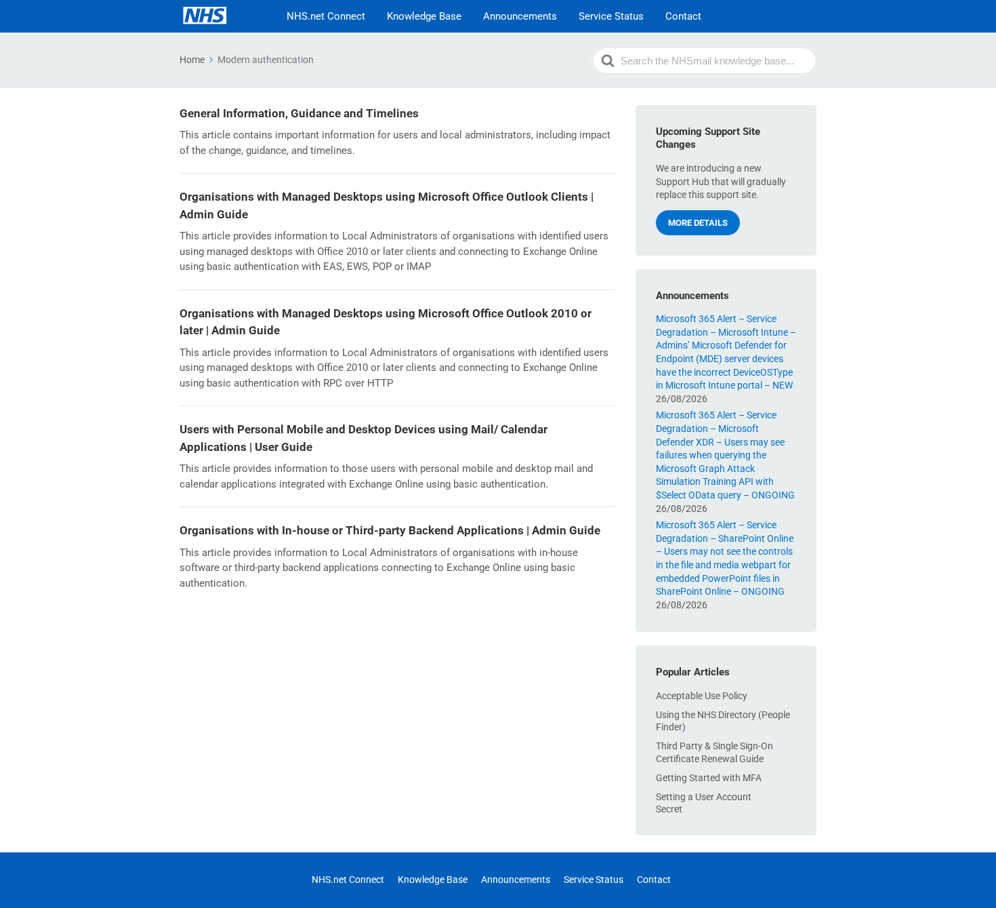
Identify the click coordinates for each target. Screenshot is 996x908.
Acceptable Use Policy (701, 695)
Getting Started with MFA (709, 777)
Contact (683, 16)
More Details (698, 223)
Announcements (520, 16)
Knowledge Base (424, 16)
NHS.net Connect (326, 16)
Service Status (611, 16)
